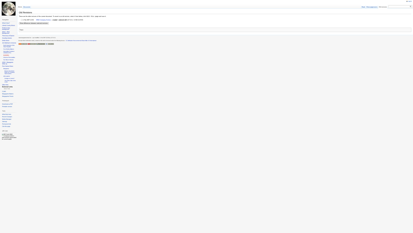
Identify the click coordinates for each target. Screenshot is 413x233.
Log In (410, 1)
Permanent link (6, 124)
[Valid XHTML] (49, 44)
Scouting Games (7, 38)
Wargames (6, 68)
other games (6, 76)
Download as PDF (7, 104)
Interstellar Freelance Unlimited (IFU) (8, 52)
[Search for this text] (410, 6)
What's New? (6, 23)
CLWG (4, 91)
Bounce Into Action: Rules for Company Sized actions (10, 72)
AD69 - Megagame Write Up (7, 63)
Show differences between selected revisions (34, 23)
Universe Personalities (9, 57)
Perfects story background (6, 28)
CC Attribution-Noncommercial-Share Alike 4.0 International (81, 40)
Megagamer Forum (7, 96)
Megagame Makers (7, 94)
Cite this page (6, 126)
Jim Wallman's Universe (9, 43)
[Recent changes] (22, 44)
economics (6, 55)
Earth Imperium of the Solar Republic (9, 46)
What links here (6, 114)
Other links (5, 85)
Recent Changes (7, 116)
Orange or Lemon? (9, 78)
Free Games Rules (7, 66)
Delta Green (5, 40)
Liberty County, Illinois (8, 25)
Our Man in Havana (8, 59)
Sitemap (4, 121)
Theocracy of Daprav (8, 35)
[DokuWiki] (40, 44)
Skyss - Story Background (6, 32)
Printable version (7, 106)
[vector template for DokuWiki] (31, 44)
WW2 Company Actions (43, 20)
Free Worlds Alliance (8, 49)
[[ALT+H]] (8, 8)
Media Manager (6, 119)
